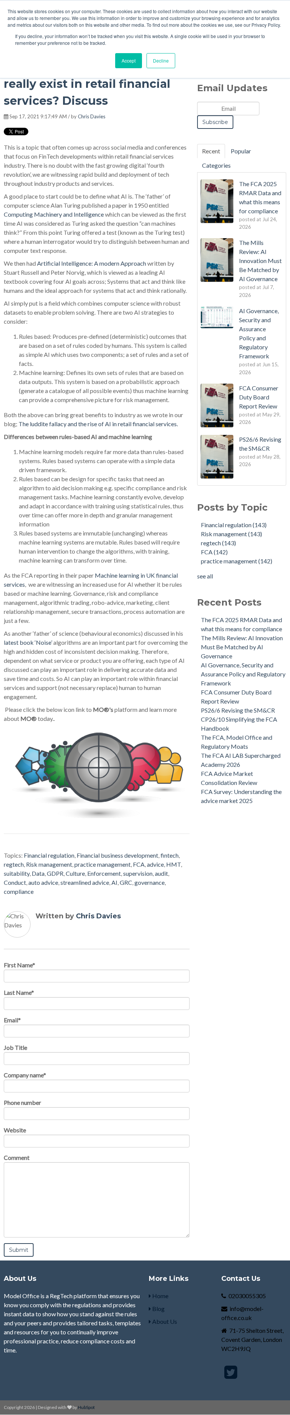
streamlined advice (84, 882)
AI (114, 882)
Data (38, 873)
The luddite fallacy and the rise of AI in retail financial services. (98, 423)
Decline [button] (161, 60)
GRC (126, 882)
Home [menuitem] (159, 1295)
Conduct (15, 882)
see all (205, 576)
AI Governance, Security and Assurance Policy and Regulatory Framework (243, 674)
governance (149, 882)
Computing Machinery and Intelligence (54, 214)
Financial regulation (49, 855)
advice (155, 864)
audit (161, 873)
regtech (14, 864)
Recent (211, 151)
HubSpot (86, 1407)
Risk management (49, 864)
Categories (216, 165)
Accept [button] (129, 60)
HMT (173, 864)
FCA (139, 864)
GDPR (55, 873)
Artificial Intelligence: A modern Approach (91, 263)
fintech (169, 855)
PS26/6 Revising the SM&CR (238, 710)
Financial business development (117, 855)
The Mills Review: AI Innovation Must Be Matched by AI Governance (242, 646)
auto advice (43, 882)
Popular (241, 151)
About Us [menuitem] (164, 1321)
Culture (75, 873)
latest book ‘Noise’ (28, 642)
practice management (102, 864)
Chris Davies (91, 116)
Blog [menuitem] (158, 1308)
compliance (19, 891)
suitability (16, 873)
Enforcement (104, 873)
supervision (138, 873)
